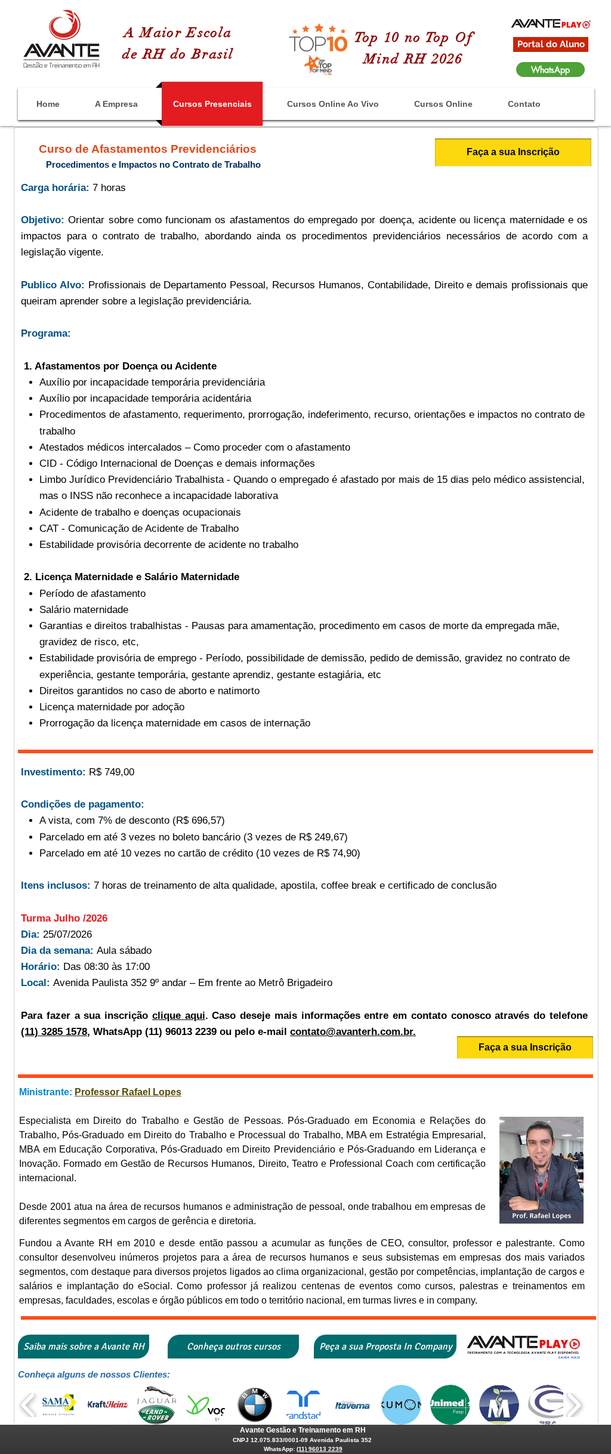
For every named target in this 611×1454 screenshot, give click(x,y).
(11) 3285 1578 (54, 1031)
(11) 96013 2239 (319, 1449)
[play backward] (28, 1405)
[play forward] (573, 1405)
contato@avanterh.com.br (351, 1031)
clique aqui (178, 1015)
